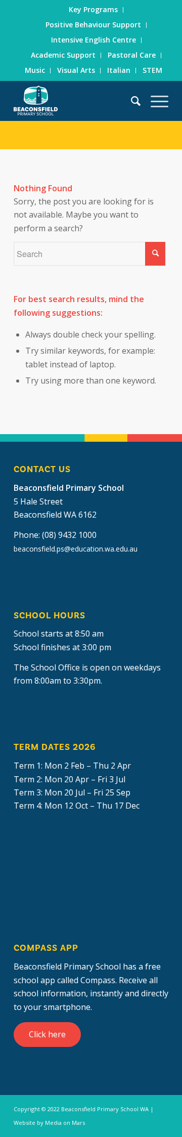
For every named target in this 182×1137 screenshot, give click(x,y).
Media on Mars (65, 1122)
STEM (152, 70)
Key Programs (93, 9)
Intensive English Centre (93, 40)
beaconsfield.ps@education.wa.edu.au (76, 549)
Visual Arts (76, 70)
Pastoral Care (132, 55)
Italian (118, 70)
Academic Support (63, 55)
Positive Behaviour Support (93, 24)
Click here (47, 1034)
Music (35, 70)
